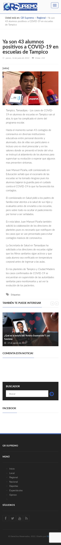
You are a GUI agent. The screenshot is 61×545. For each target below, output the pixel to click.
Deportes (13, 485)
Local (12, 473)
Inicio (12, 468)
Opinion (13, 494)
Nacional (13, 481)
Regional (13, 477)
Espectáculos (16, 490)
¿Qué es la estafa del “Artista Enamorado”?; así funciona (27, 337)
